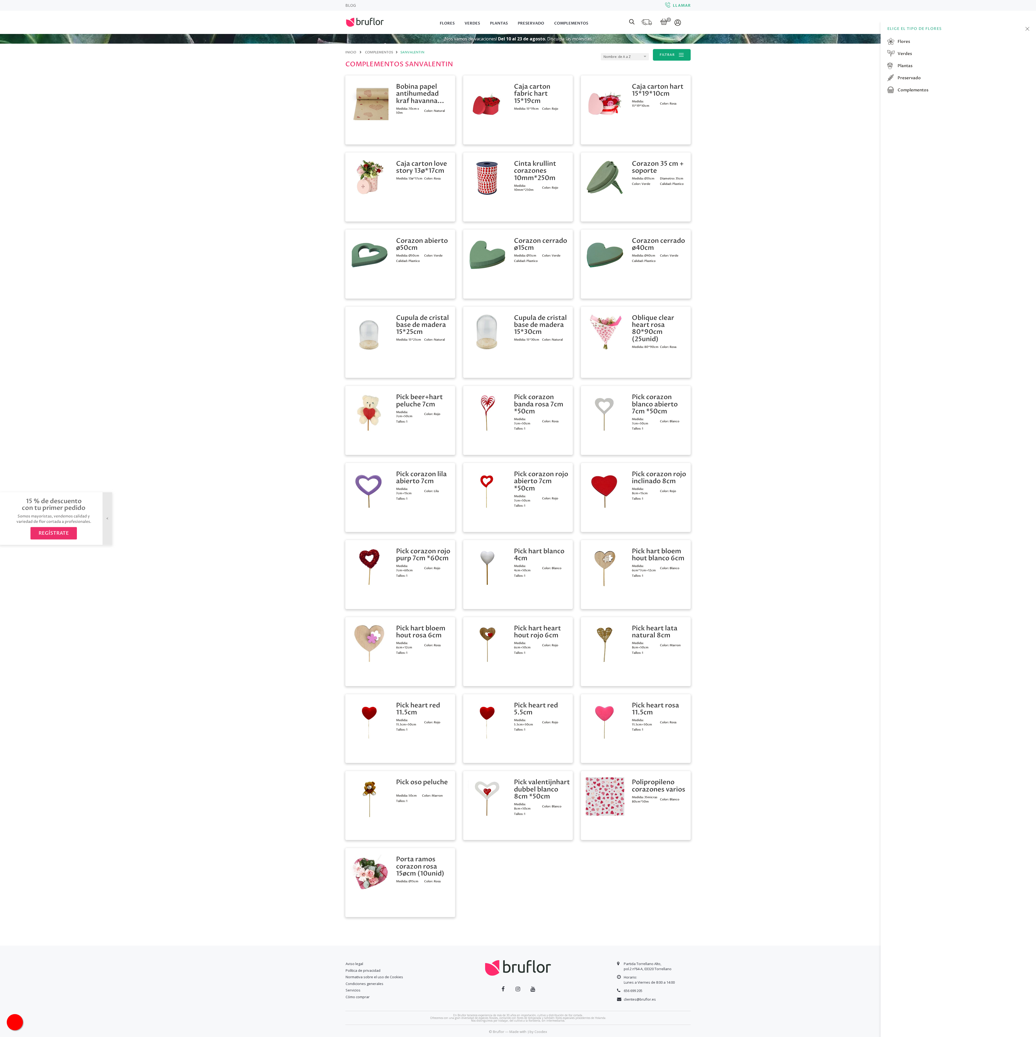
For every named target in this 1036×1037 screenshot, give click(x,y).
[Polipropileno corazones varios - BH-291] (605, 796)
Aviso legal (354, 963)
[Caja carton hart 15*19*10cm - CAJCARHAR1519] (605, 100)
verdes (904, 53)
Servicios (353, 990)
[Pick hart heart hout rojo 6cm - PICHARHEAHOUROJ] (487, 642)
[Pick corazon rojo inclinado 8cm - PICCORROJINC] (605, 487)
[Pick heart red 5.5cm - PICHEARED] (487, 719)
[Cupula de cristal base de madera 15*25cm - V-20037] (369, 331)
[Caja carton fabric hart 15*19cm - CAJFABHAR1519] (487, 100)
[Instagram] (518, 989)
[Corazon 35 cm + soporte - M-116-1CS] (605, 177)
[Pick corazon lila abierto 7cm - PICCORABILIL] (369, 487)
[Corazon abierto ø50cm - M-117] (369, 254)
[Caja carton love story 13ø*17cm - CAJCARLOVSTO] (369, 177)
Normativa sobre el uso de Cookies (374, 976)
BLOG (350, 5)
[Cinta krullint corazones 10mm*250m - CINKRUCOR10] (487, 177)
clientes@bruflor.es (640, 999)
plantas (904, 65)
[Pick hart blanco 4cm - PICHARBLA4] (487, 565)
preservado (909, 78)
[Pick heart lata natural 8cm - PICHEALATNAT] (605, 642)
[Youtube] (532, 989)
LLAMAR (682, 5)
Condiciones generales (364, 983)
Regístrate (54, 533)
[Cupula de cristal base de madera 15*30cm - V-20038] (487, 331)
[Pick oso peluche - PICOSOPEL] (369, 796)
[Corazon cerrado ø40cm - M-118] (605, 254)
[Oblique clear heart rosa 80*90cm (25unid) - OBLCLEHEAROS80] (605, 331)
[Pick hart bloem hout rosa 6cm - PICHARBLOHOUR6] (369, 642)
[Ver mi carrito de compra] (663, 22)
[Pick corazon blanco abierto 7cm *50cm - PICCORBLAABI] (605, 410)
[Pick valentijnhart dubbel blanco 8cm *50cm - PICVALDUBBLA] (487, 796)
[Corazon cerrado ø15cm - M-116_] (487, 254)
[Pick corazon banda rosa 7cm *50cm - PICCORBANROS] (487, 410)
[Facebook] (503, 989)
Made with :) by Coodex (528, 1031)
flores (903, 41)
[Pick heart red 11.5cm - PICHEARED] (369, 719)
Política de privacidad (363, 970)
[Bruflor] (372, 21)
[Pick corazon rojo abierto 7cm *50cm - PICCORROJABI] (487, 487)
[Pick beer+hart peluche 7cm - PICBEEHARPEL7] (369, 410)
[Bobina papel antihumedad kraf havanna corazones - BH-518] (369, 100)
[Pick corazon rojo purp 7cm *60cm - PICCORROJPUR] (369, 565)
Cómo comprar (358, 996)
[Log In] (678, 22)
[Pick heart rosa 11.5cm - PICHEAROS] (605, 719)
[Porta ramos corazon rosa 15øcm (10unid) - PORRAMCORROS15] (369, 873)
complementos (912, 90)
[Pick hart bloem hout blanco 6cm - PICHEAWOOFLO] (605, 565)
